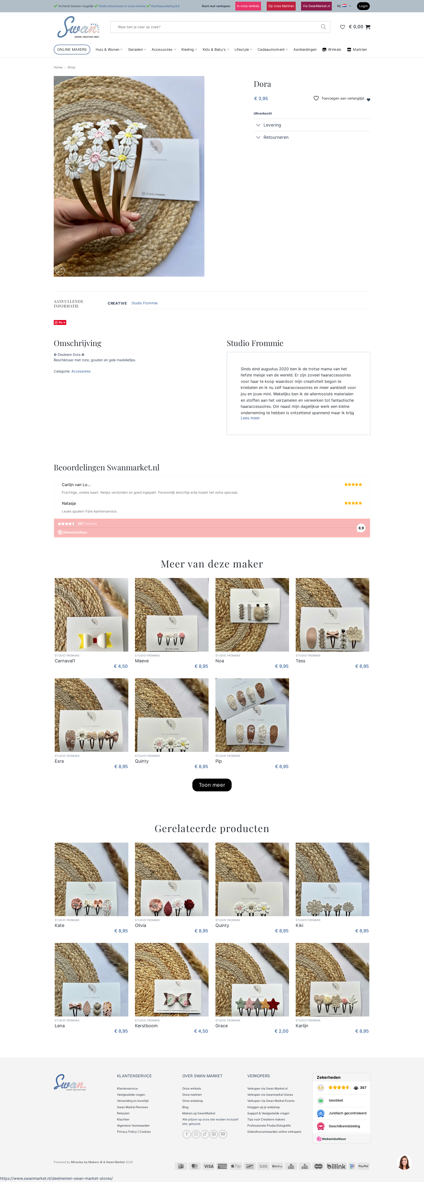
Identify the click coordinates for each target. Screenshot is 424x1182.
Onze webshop (192, 1101)
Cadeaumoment (271, 49)
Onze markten (192, 1094)
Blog (185, 1107)
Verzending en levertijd (132, 1101)
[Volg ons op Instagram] (196, 1134)
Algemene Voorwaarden (133, 1125)
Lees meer (250, 417)
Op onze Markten (281, 6)
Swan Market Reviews (132, 1107)
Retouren (123, 1113)
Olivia (140, 925)
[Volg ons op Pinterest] (214, 1134)
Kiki (299, 925)
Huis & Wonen (107, 49)
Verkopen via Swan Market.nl (267, 1088)
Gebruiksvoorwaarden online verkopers (274, 1131)
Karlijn (302, 1025)
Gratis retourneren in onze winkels (122, 6)
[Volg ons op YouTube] (223, 1134)
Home (58, 67)
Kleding (187, 49)
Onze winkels (191, 1088)
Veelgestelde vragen (131, 1094)
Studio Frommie (145, 303)
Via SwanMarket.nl (316, 6)
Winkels (334, 49)
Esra (59, 761)
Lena (60, 1025)
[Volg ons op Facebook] (187, 1134)
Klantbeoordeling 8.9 (165, 6)
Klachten (123, 1119)
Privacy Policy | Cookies (134, 1131)
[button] (363, 6)
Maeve (142, 660)
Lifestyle (242, 49)
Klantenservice (127, 1088)
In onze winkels (248, 6)
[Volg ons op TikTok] (205, 1134)
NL (339, 6)
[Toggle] (258, 125)
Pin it (62, 322)
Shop (71, 67)
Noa (219, 660)
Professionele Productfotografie (269, 1125)
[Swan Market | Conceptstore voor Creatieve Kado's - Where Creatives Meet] (78, 27)
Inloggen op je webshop (263, 1107)
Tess (300, 660)
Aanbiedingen (305, 49)
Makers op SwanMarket (198, 1113)
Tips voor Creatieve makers (266, 1119)
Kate (59, 925)
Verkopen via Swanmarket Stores (270, 1094)
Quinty (142, 761)
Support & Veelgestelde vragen (268, 1113)
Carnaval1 (65, 660)
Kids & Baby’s (214, 49)
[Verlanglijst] (342, 27)
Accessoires (162, 49)
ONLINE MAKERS (72, 49)
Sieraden (135, 49)
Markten (360, 49)
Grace (221, 1025)
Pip (218, 761)
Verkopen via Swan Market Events (270, 1101)
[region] (404, 1162)
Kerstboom (146, 1025)
